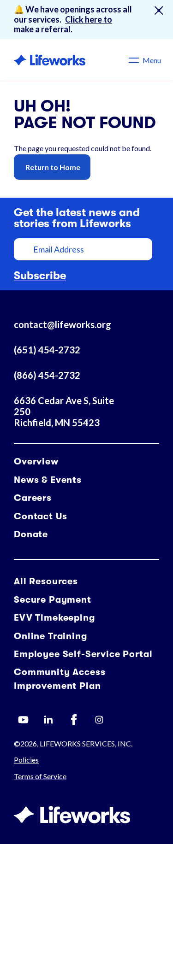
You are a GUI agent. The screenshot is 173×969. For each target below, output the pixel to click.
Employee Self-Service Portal (83, 654)
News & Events (48, 480)
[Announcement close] (159, 10)
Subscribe (40, 275)
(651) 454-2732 (47, 349)
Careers (33, 498)
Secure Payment (52, 599)
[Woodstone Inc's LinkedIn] (48, 720)
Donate (31, 534)
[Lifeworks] (72, 815)
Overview (36, 461)
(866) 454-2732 (47, 375)
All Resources (46, 581)
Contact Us (40, 516)
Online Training (50, 636)
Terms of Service (40, 776)
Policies (26, 759)
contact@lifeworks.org (62, 324)
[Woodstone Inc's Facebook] (74, 720)
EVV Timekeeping (54, 617)
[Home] (49, 59)
